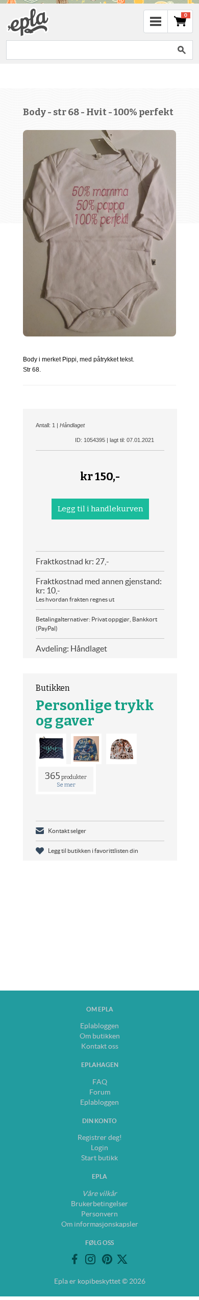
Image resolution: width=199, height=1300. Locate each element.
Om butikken (100, 1036)
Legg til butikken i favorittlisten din (93, 850)
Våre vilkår (99, 1193)
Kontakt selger (67, 830)
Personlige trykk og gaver (95, 713)
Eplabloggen (99, 1026)
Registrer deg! (100, 1137)
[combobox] (88, 50)
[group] (99, 233)
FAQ (99, 1082)
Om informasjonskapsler (99, 1224)
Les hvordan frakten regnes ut (75, 599)
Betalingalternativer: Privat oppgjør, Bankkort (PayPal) (96, 624)
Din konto (99, 1120)
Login (99, 1147)
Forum (99, 1092)
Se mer (66, 785)
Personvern (99, 1214)
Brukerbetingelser (99, 1204)
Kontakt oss (99, 1046)
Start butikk (99, 1158)
